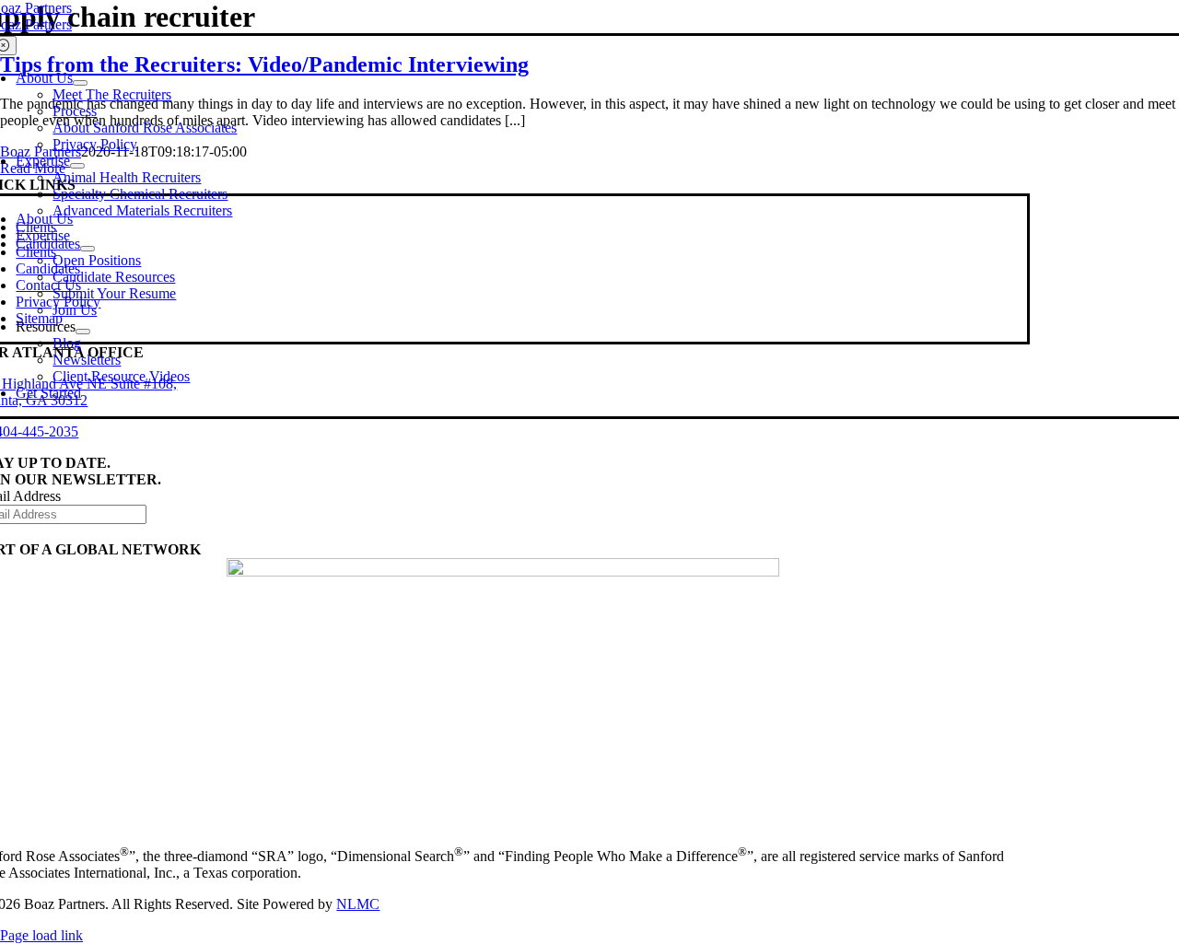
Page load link (41, 935)
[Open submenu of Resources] (83, 331)
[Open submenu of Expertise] (77, 166)
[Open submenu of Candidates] (87, 248)
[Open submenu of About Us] (80, 83)
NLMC (357, 904)
